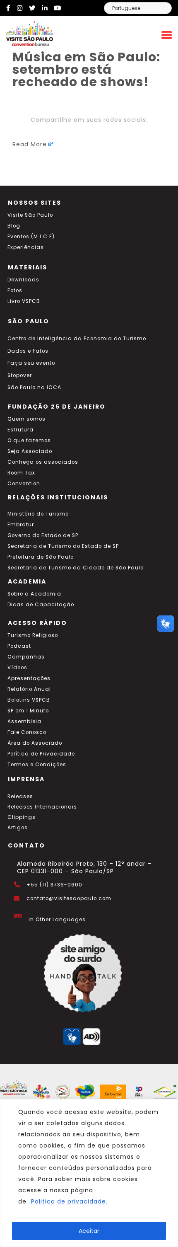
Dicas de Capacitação (40, 604)
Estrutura (20, 429)
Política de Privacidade (41, 754)
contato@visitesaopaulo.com (68, 898)
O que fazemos (29, 440)
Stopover (19, 375)
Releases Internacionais (42, 807)
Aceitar (89, 1231)
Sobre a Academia (34, 594)
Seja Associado (29, 451)
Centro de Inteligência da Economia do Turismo (76, 338)
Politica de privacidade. (69, 1201)
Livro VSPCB (23, 301)
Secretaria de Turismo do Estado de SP (63, 546)
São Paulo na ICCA (34, 387)
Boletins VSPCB (28, 700)
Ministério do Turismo (38, 514)
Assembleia (24, 721)
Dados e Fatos (27, 351)
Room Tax (21, 473)
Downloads (23, 279)
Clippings (21, 817)
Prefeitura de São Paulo (40, 557)
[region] (89, 1173)
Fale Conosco (26, 732)
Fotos (14, 290)
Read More (29, 144)
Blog (13, 226)
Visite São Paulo (30, 215)
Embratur (20, 524)
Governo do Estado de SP (42, 535)
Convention (23, 483)
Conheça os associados (42, 462)
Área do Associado (34, 743)
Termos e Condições (36, 764)
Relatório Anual (29, 689)
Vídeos (17, 667)
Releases (20, 796)
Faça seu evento (31, 363)
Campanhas (26, 657)
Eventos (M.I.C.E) (31, 236)
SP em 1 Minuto (28, 710)
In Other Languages (57, 919)
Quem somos (26, 419)
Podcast (19, 646)
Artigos (17, 827)
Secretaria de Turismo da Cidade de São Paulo (75, 567)
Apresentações (29, 678)
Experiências (25, 247)
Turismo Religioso (32, 635)
